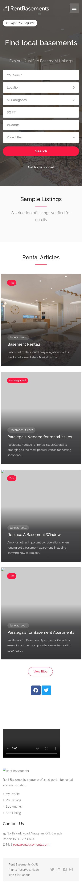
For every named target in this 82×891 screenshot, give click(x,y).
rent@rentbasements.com (31, 844)
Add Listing (13, 813)
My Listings (13, 800)
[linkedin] (58, 869)
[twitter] (52, 869)
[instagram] (71, 869)
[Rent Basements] (26, 8)
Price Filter (14, 137)
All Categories (17, 100)
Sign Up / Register (21, 23)
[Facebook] (36, 690)
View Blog (40, 671)
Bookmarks (14, 806)
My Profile (13, 794)
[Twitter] (46, 690)
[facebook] (64, 869)
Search (41, 151)
